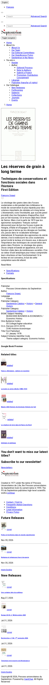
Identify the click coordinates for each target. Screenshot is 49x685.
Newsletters (6, 467)
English (5, 2)
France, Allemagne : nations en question (15, 371)
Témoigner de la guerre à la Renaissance (15, 661)
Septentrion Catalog (15, 303)
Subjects (15, 92)
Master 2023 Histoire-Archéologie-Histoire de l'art (18, 407)
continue (11, 493)
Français (10, 7)
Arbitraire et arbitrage (8, 443)
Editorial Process (25, 67)
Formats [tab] (10, 273)
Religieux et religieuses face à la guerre (15, 557)
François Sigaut (8, 195)
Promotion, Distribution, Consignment (27, 76)
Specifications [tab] (12, 270)
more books (6, 569)
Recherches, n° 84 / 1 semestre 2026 (14, 638)
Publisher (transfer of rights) (24, 82)
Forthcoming (17, 90)
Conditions (11, 507)
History (29, 303)
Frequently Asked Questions (19, 504)
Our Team (15, 50)
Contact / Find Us (14, 502)
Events (14, 100)
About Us (15, 47)
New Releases (18, 87)
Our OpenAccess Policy (22, 55)
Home (9, 42)
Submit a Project (24, 72)
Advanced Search (39, 16)
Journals (15, 97)
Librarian (15, 80)
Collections (16, 95)
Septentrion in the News (22, 57)
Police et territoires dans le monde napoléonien (18, 535)
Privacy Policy (12, 512)
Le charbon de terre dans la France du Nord (16, 425)
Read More (6, 265)
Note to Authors (24, 70)
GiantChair (28, 679)
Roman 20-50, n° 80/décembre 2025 (13, 615)
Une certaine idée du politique (12, 592)
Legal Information (14, 509)
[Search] (2, 12)
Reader (14, 62)
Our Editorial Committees (22, 52)
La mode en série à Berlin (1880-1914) (14, 389)
